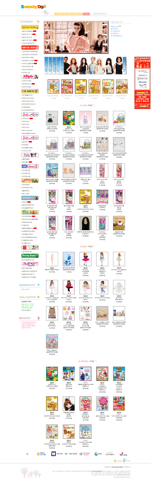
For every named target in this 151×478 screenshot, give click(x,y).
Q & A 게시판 (25, 289)
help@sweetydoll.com (123, 475)
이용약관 (107, 467)
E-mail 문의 (27, 310)
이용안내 (127, 467)
